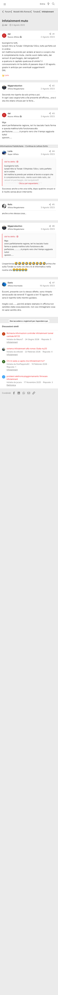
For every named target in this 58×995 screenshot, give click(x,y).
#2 (53, 86)
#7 (53, 282)
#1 (53, 34)
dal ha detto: (10, 161)
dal (5, 25)
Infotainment (12, 342)
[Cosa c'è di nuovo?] (48, 4)
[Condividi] (50, 34)
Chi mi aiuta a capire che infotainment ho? (26, 361)
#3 (53, 113)
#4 (53, 151)
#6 (53, 226)
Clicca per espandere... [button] (29, 183)
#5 (53, 204)
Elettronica (11, 385)
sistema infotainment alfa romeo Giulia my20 (27, 348)
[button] (4, 4)
